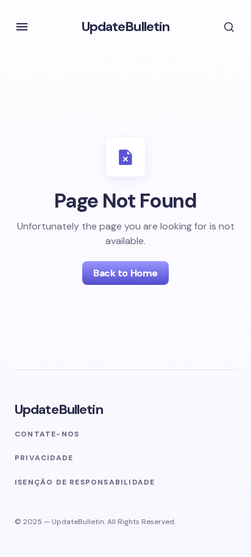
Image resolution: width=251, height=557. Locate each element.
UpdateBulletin (126, 26)
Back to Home (125, 273)
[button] (22, 26)
